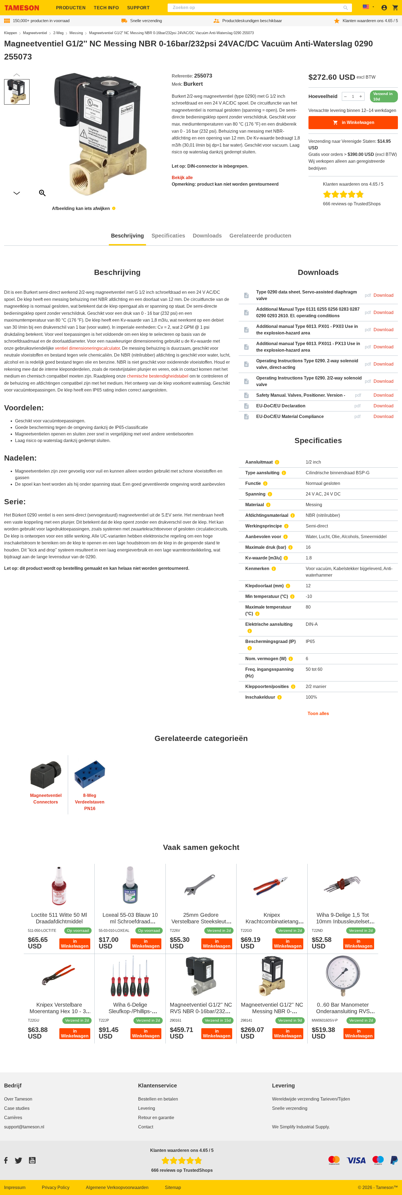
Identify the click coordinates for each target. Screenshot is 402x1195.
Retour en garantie (156, 1117)
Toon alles (318, 713)
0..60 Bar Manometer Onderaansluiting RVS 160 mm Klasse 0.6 (343, 1011)
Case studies (17, 1108)
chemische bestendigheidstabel (157, 376)
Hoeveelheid (322, 96)
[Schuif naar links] (16, 193)
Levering (146, 1108)
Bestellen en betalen (158, 1099)
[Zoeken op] (347, 8)
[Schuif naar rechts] (16, 75)
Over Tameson (18, 1099)
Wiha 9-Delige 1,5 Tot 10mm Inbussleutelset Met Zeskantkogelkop (342, 921)
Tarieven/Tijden (335, 1099)
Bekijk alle (182, 177)
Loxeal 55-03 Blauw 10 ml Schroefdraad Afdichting (130, 921)
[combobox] (260, 8)
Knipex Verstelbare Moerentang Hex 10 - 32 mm (59, 1011)
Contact (145, 1127)
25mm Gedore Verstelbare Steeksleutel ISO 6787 (200, 921)
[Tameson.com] (22, 7)
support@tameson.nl (24, 1127)
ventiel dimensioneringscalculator (87, 348)
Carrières (13, 1117)
